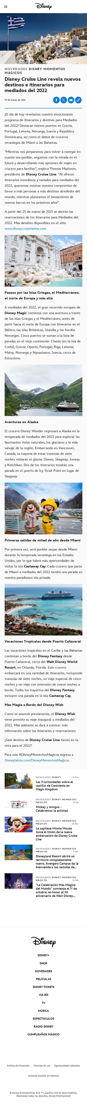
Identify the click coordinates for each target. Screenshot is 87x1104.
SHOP (43, 963)
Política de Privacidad (18, 1065)
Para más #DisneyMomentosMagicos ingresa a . (39, 757)
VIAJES (43, 995)
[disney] (43, 942)
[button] (5, 6)
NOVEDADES (43, 971)
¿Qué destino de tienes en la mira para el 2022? (41, 743)
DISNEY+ (43, 955)
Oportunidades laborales (67, 1065)
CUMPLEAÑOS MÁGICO (43, 1034)
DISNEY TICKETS (43, 987)
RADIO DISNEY (43, 1026)
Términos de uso (41, 1065)
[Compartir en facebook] (56, 100)
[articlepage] (19, 859)
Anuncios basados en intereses (43, 1075)
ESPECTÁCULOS (43, 1018)
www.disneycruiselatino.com (25, 229)
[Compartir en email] (71, 100)
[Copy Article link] (78, 100)
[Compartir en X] (63, 100)
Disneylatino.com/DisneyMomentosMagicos (37, 760)
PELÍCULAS (43, 979)
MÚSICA (43, 1011)
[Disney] (43, 6)
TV (43, 1003)
